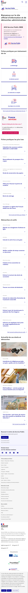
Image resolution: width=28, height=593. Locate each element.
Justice (2, 476)
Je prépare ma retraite (14, 106)
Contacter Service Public (6, 519)
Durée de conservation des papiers (13, 173)
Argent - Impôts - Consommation (7, 473)
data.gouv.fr (4, 548)
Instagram (14, 452)
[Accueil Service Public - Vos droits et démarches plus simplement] (10, 10)
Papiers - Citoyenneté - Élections (7, 460)
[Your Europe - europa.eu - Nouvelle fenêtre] (14, 555)
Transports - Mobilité (5, 471)
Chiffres (2, 506)
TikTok (6, 452)
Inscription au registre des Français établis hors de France (13, 207)
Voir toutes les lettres (5, 442)
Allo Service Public (4, 498)
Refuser (9, 590)
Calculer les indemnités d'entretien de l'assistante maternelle (14, 299)
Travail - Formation (4, 467)
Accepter (4, 590)
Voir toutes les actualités (19, 424)
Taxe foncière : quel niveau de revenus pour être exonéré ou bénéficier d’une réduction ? (14, 416)
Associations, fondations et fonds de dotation (10, 482)
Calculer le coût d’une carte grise (12, 240)
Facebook (2, 452)
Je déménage (14, 65)
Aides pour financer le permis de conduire (12, 184)
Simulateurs (3, 492)
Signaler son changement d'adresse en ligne (14, 228)
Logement (3, 469)
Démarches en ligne (5, 487)
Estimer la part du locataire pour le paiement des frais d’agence (13, 311)
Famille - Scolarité (4, 463)
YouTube (17, 452)
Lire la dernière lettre (5, 440)
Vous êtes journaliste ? (5, 517)
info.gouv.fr (14, 545)
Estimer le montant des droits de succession (12, 276)
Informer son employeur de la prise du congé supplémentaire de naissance (13, 324)
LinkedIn (10, 452)
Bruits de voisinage (8, 196)
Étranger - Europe (4, 478)
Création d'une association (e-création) (11, 263)
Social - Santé (3, 465)
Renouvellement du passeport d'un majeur (13, 160)
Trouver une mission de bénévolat (13, 287)
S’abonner (4, 437)
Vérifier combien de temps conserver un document (14, 251)
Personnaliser (15, 590)
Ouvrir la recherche (22, 2)
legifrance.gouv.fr (5, 545)
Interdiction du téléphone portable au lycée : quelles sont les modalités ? (14, 362)
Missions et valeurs (4, 510)
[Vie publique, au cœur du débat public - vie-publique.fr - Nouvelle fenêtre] (14, 563)
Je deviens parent (14, 79)
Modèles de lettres (4, 494)
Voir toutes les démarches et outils (16, 332)
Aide (2, 512)
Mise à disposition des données (7, 508)
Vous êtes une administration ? (7, 514)
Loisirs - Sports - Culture (5, 480)
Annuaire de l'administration (6, 500)
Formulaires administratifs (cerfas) (7, 490)
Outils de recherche (5, 496)
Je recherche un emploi (14, 92)
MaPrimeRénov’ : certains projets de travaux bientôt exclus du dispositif (13, 389)
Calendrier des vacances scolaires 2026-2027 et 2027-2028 (12, 148)
